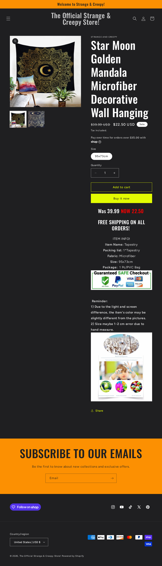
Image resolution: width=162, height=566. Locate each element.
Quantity (96, 165)
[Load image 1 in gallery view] (18, 119)
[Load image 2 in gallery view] (36, 119)
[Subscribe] (112, 478)
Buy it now (121, 198)
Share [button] (99, 410)
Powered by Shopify (73, 556)
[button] (8, 18)
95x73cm (101, 156)
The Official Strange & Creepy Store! (40, 556)
